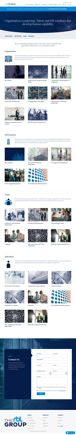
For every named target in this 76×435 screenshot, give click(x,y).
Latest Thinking (29, 4)
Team (24, 36)
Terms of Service (31, 426)
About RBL (30, 417)
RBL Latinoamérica (32, 423)
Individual (31, 36)
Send (41, 393)
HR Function (17, 36)
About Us (64, 4)
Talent (44, 420)
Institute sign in (66, 2)
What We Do (37, 4)
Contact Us (60, 417)
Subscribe (60, 420)
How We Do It (44, 4)
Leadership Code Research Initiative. (57, 9)
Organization (8, 36)
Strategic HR (45, 426)
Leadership (45, 417)
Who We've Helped (53, 4)
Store (60, 4)
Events (59, 423)
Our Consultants (31, 420)
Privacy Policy (63, 390)
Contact (69, 4)
